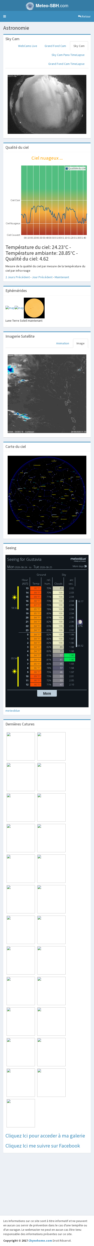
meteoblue (12, 711)
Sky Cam (79, 46)
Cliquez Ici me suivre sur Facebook (42, 1145)
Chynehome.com (40, 1241)
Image (81, 343)
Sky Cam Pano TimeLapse (68, 55)
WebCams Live (27, 46)
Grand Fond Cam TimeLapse (66, 64)
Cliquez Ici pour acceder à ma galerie (45, 1135)
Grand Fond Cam (55, 46)
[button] (4, 16)
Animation (62, 343)
